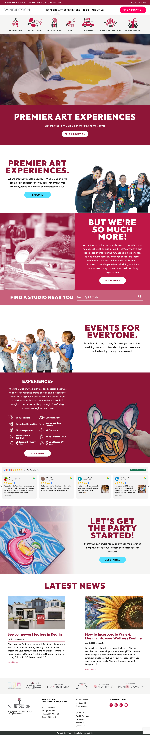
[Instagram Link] (116, 705)
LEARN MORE (112, 280)
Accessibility (88, 733)
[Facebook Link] (111, 705)
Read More (13, 662)
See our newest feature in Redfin (35, 634)
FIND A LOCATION (133, 10)
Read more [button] (81, 495)
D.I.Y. (78, 709)
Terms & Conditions (64, 733)
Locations (80, 719)
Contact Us (138, 2)
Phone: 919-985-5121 (50, 714)
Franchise (80, 722)
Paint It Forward (82, 716)
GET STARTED (113, 559)
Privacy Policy (77, 733)
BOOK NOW (37, 453)
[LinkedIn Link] (121, 705)
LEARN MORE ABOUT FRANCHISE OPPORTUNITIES (33, 2)
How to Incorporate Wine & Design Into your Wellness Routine (113, 636)
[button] (148, 486)
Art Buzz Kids (81, 703)
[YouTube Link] (126, 705)
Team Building (81, 706)
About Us (98, 10)
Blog (86, 10)
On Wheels (80, 713)
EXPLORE (37, 195)
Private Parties (82, 699)
